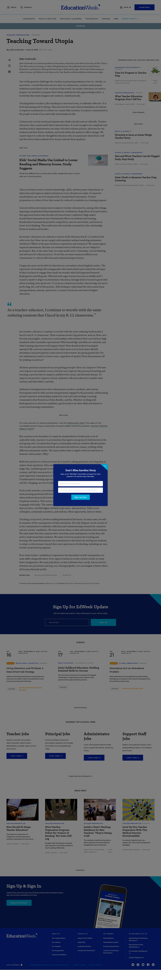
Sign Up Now (80, 497)
